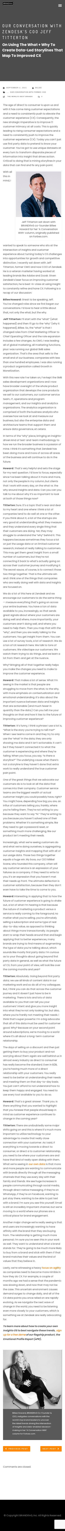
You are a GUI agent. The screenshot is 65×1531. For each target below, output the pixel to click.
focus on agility (51, 1268)
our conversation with (21, 92)
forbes (37, 92)
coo (44, 92)
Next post (49, 1449)
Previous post (18, 1449)
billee (38, 88)
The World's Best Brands (20, 96)
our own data (37, 1164)
